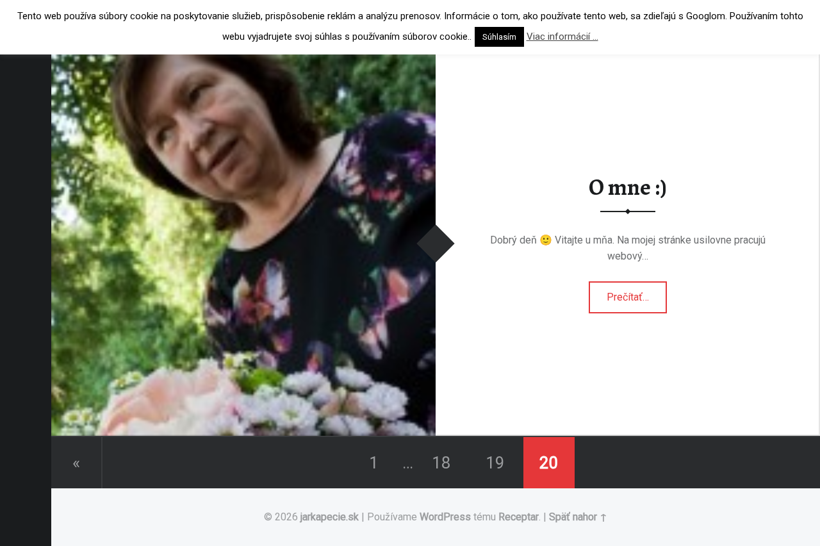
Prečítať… (634, 293)
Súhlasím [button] (499, 37)
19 (495, 462)
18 (441, 462)
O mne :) (628, 187)
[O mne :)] (243, 59)
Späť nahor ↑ (578, 517)
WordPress (445, 517)
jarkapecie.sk (329, 517)
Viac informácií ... (562, 36)
